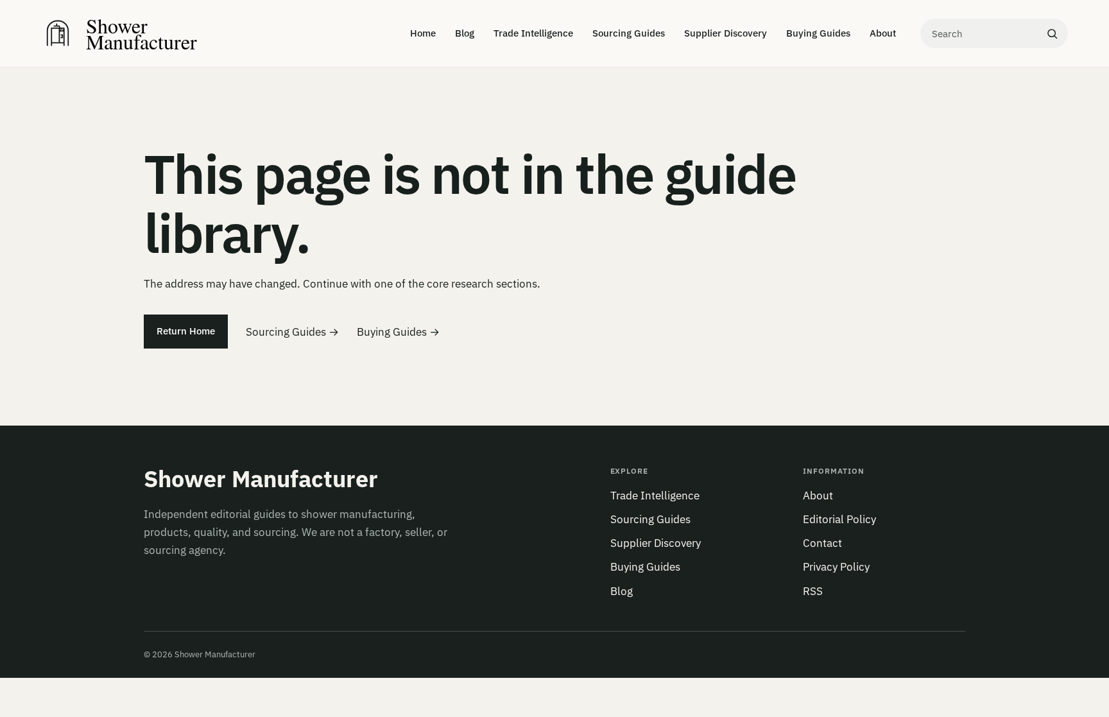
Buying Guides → (398, 332)
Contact (822, 543)
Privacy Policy (836, 567)
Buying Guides (818, 33)
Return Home (186, 331)
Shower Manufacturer (261, 479)
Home (423, 33)
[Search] (1051, 33)
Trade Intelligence (533, 33)
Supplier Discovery (725, 33)
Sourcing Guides (628, 33)
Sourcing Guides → (292, 332)
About (883, 33)
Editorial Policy (839, 519)
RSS (813, 591)
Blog (464, 33)
